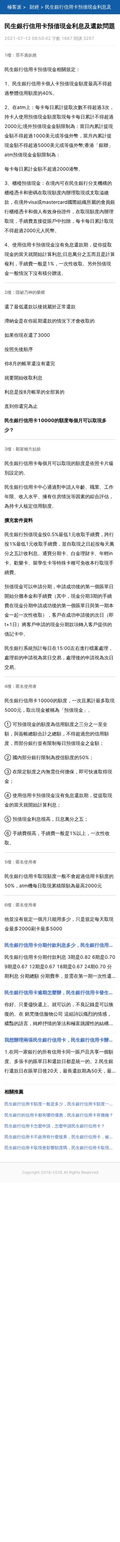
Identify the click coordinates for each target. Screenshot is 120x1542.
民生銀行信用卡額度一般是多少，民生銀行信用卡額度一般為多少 (60, 1104)
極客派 (14, 7)
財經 (34, 7)
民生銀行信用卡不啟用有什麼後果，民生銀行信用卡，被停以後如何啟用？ (60, 1136)
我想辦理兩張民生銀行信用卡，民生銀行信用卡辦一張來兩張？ (60, 1040)
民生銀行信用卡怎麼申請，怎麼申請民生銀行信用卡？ (54, 1126)
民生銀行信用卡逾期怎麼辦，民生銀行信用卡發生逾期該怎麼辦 (60, 992)
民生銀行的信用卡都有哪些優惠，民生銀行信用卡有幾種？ (58, 1115)
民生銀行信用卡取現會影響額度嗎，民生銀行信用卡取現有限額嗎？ (60, 1147)
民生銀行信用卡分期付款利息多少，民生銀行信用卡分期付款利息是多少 (60, 945)
